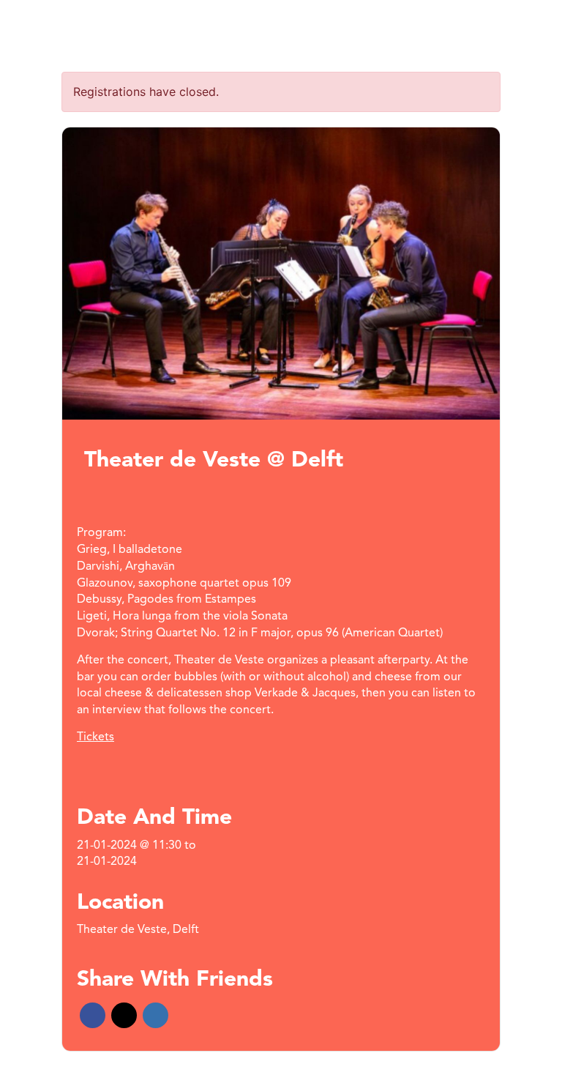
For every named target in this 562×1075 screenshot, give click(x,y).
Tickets (95, 737)
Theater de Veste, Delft (138, 930)
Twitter (124, 1015)
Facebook (92, 1015)
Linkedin (155, 1015)
